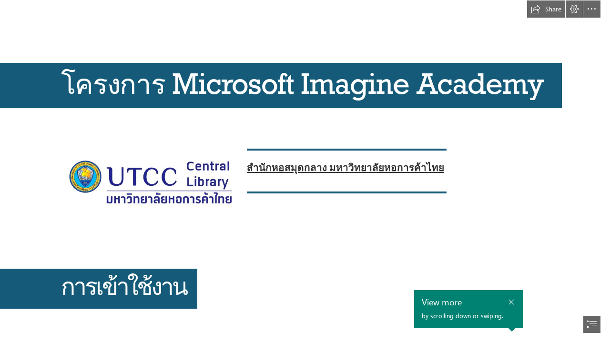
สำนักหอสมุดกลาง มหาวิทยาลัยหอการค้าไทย (345, 167)
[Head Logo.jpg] (149, 172)
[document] (305, 171)
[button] (546, 9)
